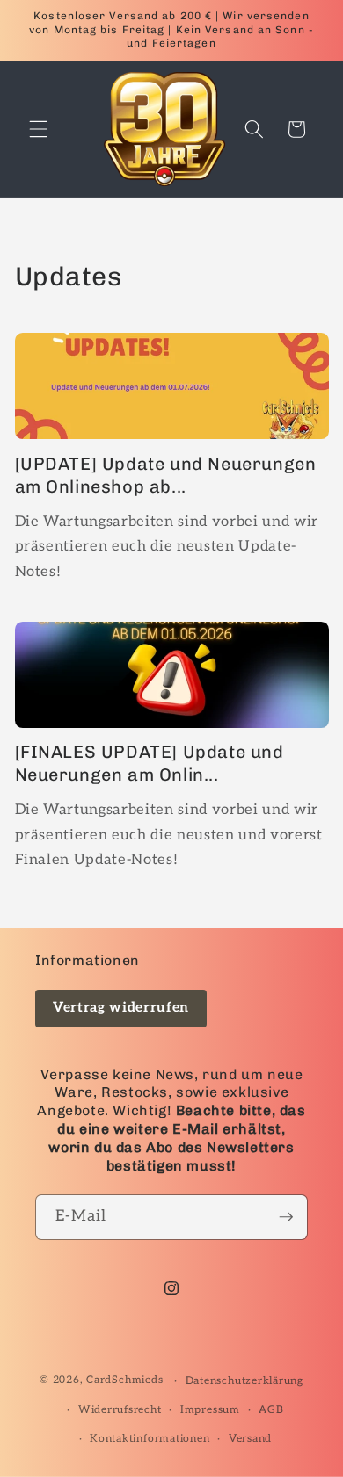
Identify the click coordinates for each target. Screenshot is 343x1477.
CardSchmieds (124, 1380)
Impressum (210, 1409)
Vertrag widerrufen (121, 1007)
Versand (250, 1438)
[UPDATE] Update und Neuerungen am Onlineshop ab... (166, 475)
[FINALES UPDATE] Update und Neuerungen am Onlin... (149, 763)
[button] (39, 129)
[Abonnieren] (286, 1217)
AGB (271, 1409)
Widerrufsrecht (120, 1409)
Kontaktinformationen (149, 1438)
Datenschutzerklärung (244, 1380)
